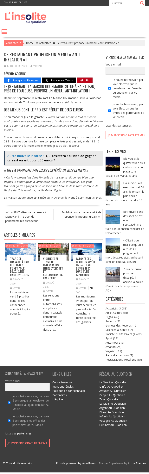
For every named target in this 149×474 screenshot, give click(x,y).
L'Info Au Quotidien (111, 386)
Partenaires (59, 395)
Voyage (110, 351)
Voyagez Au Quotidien (113, 420)
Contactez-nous (62, 382)
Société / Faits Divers (17, 245)
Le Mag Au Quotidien (112, 403)
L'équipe (57, 399)
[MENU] (4, 31)
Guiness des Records (119, 325)
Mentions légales (63, 386)
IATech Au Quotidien (112, 416)
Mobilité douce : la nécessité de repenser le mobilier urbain (81, 214)
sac (78, 292)
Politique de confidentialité (69, 391)
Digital (109, 317)
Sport (109, 338)
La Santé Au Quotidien (113, 382)
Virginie (37, 66)
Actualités (112, 308)
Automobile (113, 342)
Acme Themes (137, 463)
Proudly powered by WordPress (76, 463)
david (16, 288)
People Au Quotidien (112, 395)
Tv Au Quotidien (109, 399)
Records (111, 321)
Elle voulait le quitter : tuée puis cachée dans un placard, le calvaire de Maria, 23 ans (125, 167)
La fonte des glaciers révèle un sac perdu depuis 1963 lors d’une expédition (85, 266)
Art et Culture (114, 313)
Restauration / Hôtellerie (121, 359)
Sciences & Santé (116, 330)
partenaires (125, 125)
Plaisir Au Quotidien (111, 412)
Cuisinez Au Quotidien (113, 425)
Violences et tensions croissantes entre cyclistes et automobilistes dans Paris (53, 268)
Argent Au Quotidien (112, 408)
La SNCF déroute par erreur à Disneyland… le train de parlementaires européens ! (26, 216)
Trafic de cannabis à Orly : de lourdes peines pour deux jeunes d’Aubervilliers (20, 266)
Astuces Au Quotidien (112, 391)
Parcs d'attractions (117, 355)
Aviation (111, 347)
